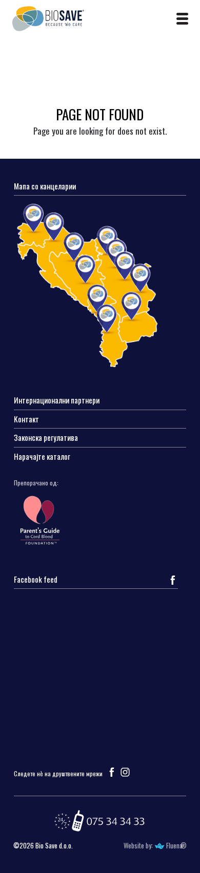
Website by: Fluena (153, 845)
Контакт (26, 419)
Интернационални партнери (56, 401)
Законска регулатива (46, 438)
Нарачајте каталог (42, 457)
